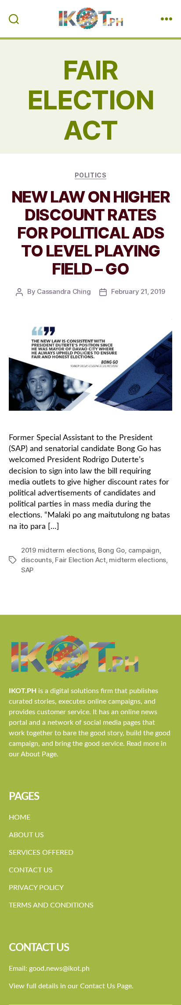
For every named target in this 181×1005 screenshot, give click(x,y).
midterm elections (137, 560)
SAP (27, 570)
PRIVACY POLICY (36, 887)
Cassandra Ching (63, 291)
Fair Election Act (80, 560)
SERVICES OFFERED (41, 852)
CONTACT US (31, 870)
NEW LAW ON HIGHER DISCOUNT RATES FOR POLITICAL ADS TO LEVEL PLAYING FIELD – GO (90, 232)
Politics (90, 175)
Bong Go (111, 550)
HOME (19, 817)
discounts (36, 560)
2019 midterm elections (57, 550)
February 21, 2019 (138, 291)
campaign (143, 550)
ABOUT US (26, 835)
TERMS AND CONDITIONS (51, 905)
